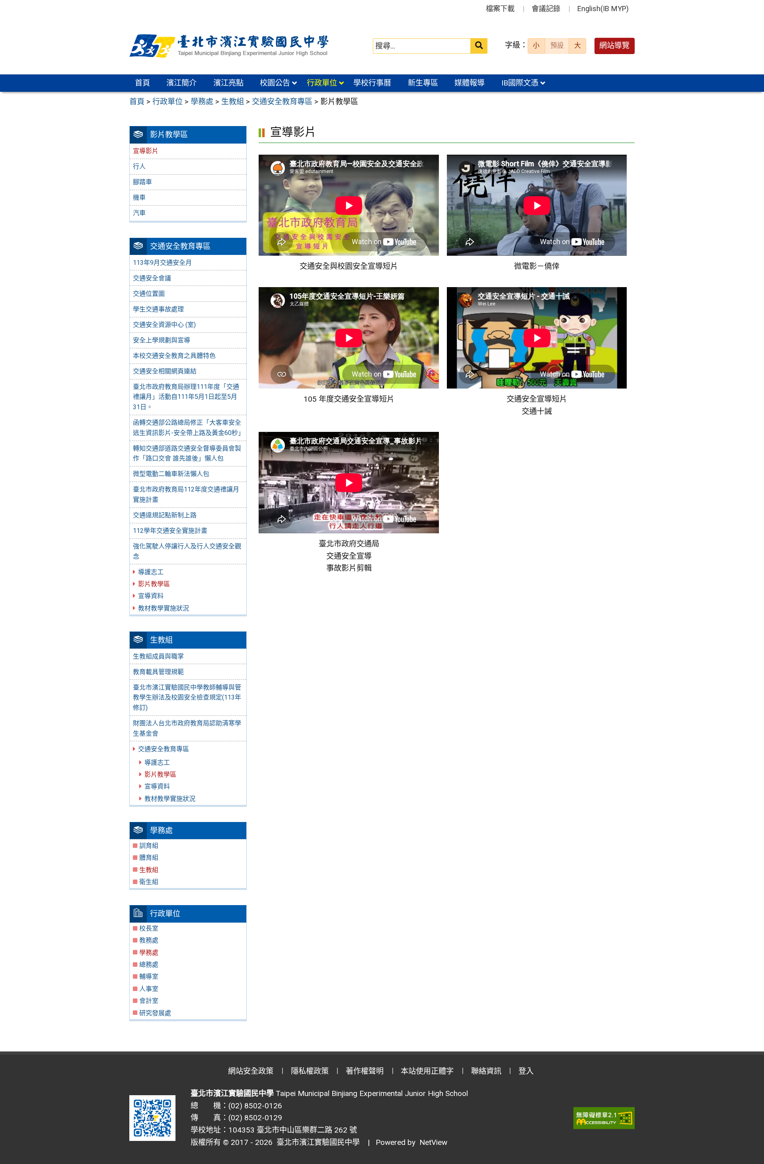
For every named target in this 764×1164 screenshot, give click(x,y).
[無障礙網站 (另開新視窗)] (604, 1118)
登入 (526, 1071)
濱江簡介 (181, 82)
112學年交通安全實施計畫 (170, 530)
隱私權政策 (310, 1071)
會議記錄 (546, 8)
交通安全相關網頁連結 (165, 371)
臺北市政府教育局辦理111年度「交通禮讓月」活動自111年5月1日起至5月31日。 (186, 397)
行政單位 (322, 82)
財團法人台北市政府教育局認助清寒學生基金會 (187, 728)
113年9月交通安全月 (162, 262)
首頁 (142, 82)
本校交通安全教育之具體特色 (174, 355)
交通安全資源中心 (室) (164, 324)
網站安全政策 (250, 1071)
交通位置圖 (149, 293)
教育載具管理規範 (158, 672)
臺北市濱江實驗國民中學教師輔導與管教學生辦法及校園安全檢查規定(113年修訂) (187, 697)
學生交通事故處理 (158, 309)
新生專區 (423, 82)
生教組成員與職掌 (158, 656)
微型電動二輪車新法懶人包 (171, 474)
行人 (139, 166)
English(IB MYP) (603, 8)
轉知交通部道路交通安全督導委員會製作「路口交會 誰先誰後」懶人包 (187, 453)
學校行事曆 (372, 82)
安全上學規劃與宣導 (161, 340)
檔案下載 (500, 8)
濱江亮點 (228, 82)
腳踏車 (142, 182)
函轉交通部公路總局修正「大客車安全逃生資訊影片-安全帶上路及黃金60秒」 (188, 428)
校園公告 (275, 82)
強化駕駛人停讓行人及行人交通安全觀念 (187, 551)
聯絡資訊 (486, 1071)
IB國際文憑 (519, 82)
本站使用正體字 (427, 1071)
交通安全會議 (152, 278)
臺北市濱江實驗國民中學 (316, 1142)
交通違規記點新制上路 (165, 515)
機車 (139, 197)
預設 (557, 45)
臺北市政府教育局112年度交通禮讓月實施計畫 (186, 494)
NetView (433, 1142)
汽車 (139, 213)
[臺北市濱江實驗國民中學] (230, 46)
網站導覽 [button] (614, 45)
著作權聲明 (365, 1071)
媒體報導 (469, 82)
